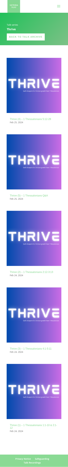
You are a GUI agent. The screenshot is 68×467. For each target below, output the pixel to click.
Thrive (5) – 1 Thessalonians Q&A (29, 195)
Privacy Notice (23, 458)
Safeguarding (42, 458)
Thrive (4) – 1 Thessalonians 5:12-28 (30, 119)
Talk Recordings (32, 462)
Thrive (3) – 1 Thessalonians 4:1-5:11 (31, 348)
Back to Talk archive (25, 37)
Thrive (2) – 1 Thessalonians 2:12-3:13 (31, 272)
